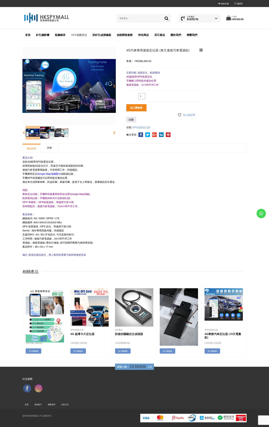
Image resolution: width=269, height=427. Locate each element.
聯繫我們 (192, 34)
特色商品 (143, 34)
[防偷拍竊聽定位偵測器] (134, 307)
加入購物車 (136, 107)
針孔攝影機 (42, 34)
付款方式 (65, 404)
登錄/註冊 (225, 3)
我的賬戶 (38, 404)
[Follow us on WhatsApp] (261, 214)
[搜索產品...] (166, 18)
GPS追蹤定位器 (141, 127)
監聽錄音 (60, 34)
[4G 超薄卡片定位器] (89, 307)
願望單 (240, 3)
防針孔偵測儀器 (102, 34)
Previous (24, 86)
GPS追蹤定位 (79, 34)
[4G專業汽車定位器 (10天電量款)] (224, 304)
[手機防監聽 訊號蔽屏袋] (179, 316)
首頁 (28, 34)
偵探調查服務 (125, 34)
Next (113, 86)
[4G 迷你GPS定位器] (45, 315)
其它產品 (159, 34)
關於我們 (176, 34)
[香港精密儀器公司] (46, 18)
